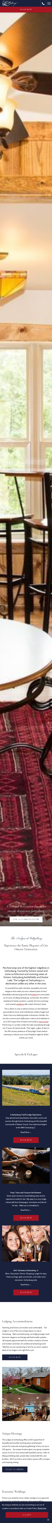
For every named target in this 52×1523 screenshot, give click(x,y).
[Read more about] (26, 1088)
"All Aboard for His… (26, 1109)
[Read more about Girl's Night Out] (26, 1243)
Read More (25, 1132)
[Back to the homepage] (10, 3)
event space (43, 1022)
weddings (20, 1004)
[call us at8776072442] (43, 3)
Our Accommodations (26, 919)
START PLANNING (14, 1469)
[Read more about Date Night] (26, 1166)
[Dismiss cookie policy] (48, 1519)
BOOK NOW (15, 1357)
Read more (42, 1508)
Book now (26, 9)
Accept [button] (27, 1515)
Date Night (26, 1187)
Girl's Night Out (26, 1265)
